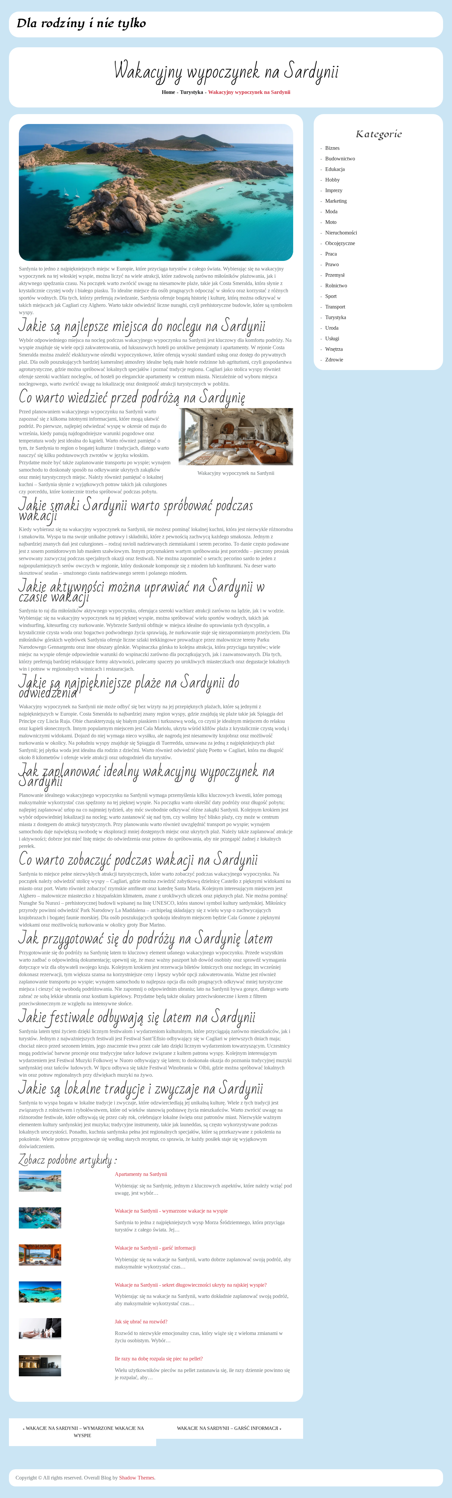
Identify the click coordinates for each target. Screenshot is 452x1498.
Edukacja (335, 169)
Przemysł (334, 275)
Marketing (336, 201)
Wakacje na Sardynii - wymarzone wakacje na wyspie (171, 1211)
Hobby (332, 180)
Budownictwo (340, 158)
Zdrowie (334, 359)
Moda (331, 211)
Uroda (332, 328)
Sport (331, 296)
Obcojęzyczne (340, 243)
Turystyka (335, 317)
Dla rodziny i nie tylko (81, 23)
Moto (331, 222)
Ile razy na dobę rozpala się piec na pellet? (159, 1358)
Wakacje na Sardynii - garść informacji (155, 1248)
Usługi (332, 338)
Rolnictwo (336, 285)
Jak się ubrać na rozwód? (141, 1321)
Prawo (332, 264)
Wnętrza (334, 349)
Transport (335, 307)
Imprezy (333, 190)
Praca (331, 254)
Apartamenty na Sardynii (141, 1174)
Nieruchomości (341, 232)
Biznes (332, 148)
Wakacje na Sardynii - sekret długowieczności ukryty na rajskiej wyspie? (191, 1285)
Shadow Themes (136, 1477)
